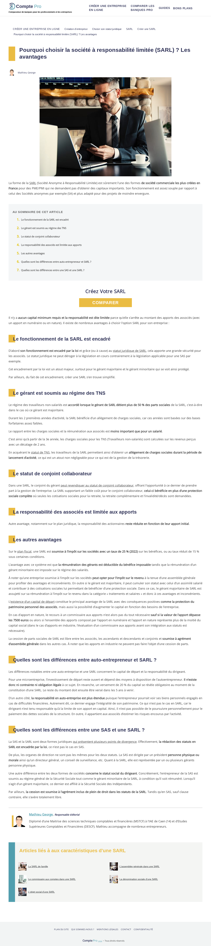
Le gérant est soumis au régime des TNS (43, 228)
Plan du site (61, 929)
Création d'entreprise (76, 29)
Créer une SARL (146, 29)
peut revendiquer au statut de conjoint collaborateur (97, 485)
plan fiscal (24, 551)
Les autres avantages (33, 253)
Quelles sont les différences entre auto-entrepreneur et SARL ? (56, 261)
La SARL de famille (38, 866)
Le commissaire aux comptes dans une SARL (52, 879)
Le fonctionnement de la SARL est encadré (45, 219)
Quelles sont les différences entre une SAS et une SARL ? (52, 270)
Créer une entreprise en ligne (36, 29)
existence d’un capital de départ (33, 601)
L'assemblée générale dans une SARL (140, 866)
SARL (32, 183)
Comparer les (142, 7)
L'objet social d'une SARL (41, 892)
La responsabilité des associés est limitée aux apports (51, 244)
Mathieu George (41, 814)
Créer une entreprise (107, 7)
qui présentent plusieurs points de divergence (105, 741)
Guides (164, 8)
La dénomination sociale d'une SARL (139, 879)
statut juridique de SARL (129, 351)
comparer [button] (105, 302)
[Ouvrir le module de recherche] (198, 8)
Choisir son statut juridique (106, 29)
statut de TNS (40, 452)
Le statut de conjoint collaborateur (40, 236)
